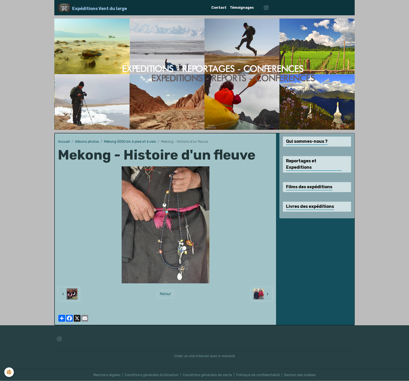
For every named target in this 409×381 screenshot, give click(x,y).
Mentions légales (107, 375)
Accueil (64, 142)
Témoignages (242, 8)
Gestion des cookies (300, 375)
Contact (218, 8)
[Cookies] (9, 372)
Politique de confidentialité (258, 375)
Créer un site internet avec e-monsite (204, 356)
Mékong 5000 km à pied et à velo (130, 142)
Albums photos (87, 142)
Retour (165, 294)
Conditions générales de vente (207, 375)
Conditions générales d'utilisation (152, 375)
